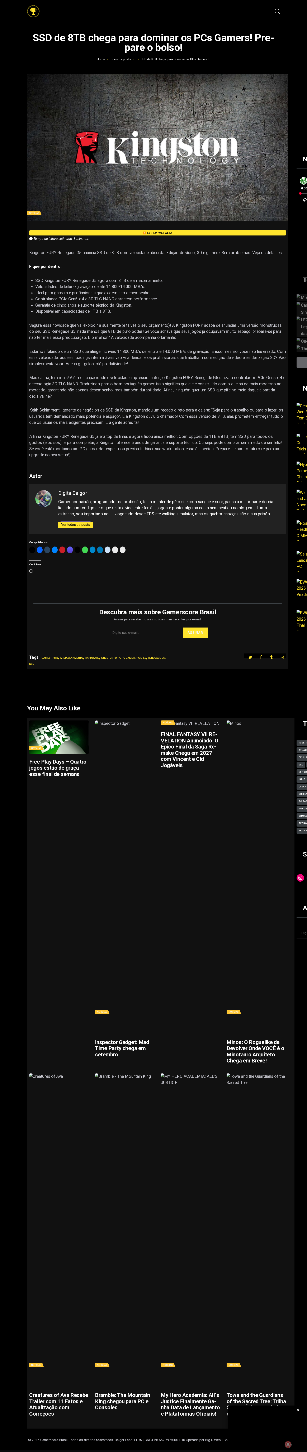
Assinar (195, 633)
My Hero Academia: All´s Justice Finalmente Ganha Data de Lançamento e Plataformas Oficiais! (190, 1404)
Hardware (92, 657)
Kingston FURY (110, 657)
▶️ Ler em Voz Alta (157, 232)
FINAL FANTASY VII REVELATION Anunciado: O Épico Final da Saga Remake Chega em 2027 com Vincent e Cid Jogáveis (189, 749)
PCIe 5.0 (141, 657)
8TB (55, 657)
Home (101, 59)
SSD (31, 663)
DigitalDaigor (72, 493)
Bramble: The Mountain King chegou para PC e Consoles (122, 1401)
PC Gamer (128, 657)
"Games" (46, 657)
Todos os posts (120, 59)
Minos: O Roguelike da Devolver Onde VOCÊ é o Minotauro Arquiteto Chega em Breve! (255, 1051)
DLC (301, 765)
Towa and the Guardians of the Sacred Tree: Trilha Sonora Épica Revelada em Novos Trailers (256, 1404)
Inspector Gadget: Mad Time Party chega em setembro (122, 1048)
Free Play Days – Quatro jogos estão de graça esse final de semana (57, 768)
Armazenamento (71, 657)
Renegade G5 (156, 657)
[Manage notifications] (288, 1444)
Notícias (34, 213)
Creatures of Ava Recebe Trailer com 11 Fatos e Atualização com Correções (58, 1404)
